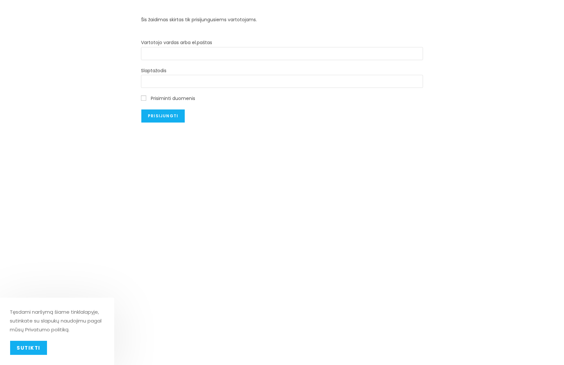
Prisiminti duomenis (172, 98)
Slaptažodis (153, 70)
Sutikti (28, 347)
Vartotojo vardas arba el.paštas (176, 42)
